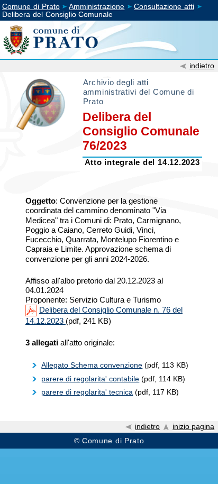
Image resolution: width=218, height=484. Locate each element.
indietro (201, 65)
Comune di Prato (31, 7)
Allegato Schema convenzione (91, 365)
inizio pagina (193, 427)
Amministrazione (96, 7)
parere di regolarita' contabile (90, 379)
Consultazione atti (164, 7)
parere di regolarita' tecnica (87, 392)
